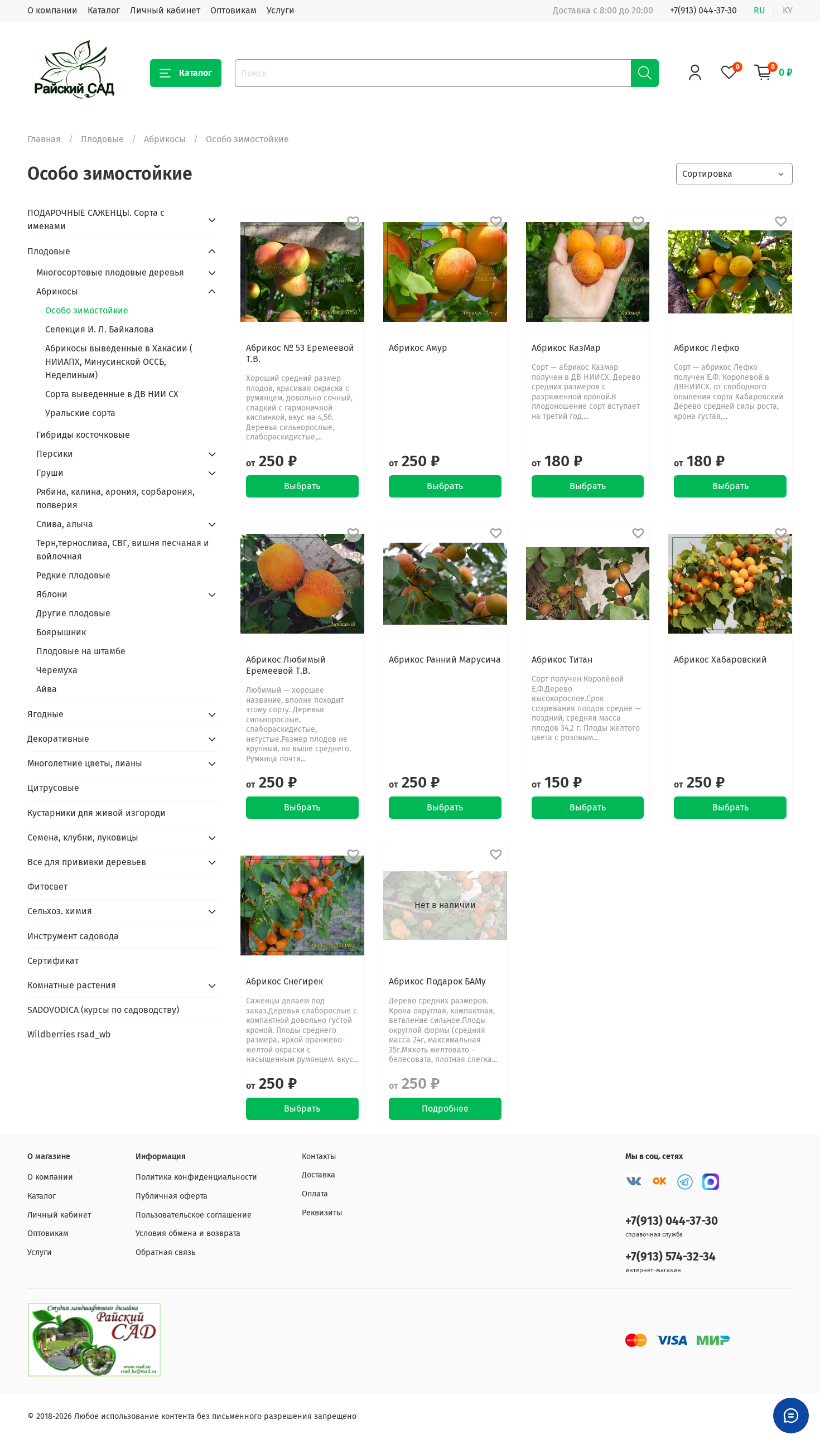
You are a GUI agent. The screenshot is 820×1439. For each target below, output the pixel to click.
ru (759, 10)
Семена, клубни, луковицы (82, 837)
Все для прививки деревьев (86, 862)
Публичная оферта (172, 1196)
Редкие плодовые (73, 575)
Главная (44, 139)
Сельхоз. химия (59, 911)
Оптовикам (233, 10)
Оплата (315, 1194)
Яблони (51, 594)
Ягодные (45, 714)
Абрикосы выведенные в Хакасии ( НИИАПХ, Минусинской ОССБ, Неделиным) (118, 361)
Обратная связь (165, 1252)
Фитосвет (47, 886)
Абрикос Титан (562, 659)
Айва (46, 689)
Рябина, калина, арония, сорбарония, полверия (115, 498)
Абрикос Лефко (706, 347)
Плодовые (102, 139)
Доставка (318, 1175)
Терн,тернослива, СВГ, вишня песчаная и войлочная (122, 550)
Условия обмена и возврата (188, 1233)
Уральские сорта (80, 413)
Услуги (281, 10)
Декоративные (58, 738)
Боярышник (61, 632)
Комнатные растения (71, 985)
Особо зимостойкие (86, 310)
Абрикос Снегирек (284, 981)
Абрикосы (165, 139)
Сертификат (53, 960)
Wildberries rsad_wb (69, 1034)
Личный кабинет (165, 10)
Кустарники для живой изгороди (96, 813)
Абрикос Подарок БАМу (437, 981)
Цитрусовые (53, 788)
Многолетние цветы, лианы (84, 763)
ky (788, 10)
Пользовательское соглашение (194, 1215)
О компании (52, 10)
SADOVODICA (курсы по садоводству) (103, 1010)
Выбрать (302, 486)
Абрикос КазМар (566, 347)
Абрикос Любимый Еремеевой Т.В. (286, 665)
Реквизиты (322, 1213)
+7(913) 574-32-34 (670, 1257)
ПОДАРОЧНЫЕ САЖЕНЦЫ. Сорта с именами (96, 219)
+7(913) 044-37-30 (703, 10)
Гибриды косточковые (83, 434)
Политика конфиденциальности (196, 1177)
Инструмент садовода (73, 936)
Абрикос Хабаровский (720, 659)
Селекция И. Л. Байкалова (99, 329)
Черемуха (57, 670)
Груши (50, 472)
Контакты (319, 1156)
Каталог (104, 10)
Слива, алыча (64, 524)
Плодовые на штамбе (81, 651)
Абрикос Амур (418, 347)
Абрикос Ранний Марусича (445, 659)
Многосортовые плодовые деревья (110, 272)
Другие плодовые (73, 613)
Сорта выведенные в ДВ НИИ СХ (112, 394)
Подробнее (445, 1108)
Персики (54, 453)
